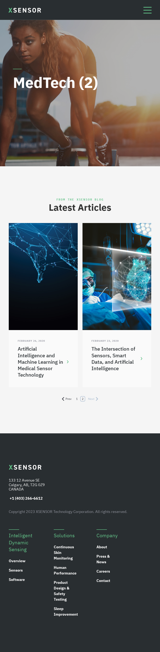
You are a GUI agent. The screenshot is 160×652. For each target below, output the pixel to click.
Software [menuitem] (17, 579)
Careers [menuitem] (103, 571)
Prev (68, 399)
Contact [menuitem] (103, 580)
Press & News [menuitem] (103, 559)
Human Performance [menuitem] (65, 570)
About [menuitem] (101, 547)
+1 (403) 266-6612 (26, 498)
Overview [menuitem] (17, 560)
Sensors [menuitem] (16, 570)
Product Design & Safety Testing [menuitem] (61, 591)
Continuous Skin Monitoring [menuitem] (64, 553)
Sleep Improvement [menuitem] (66, 611)
